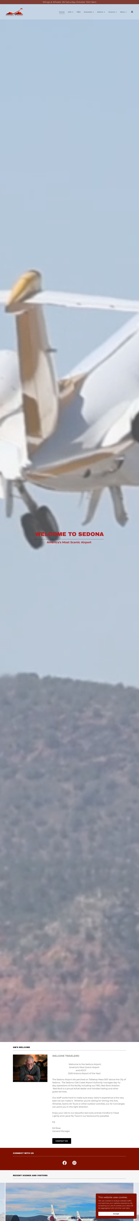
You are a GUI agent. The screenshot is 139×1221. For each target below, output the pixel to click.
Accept (116, 1214)
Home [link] (62, 12)
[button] (70, 12)
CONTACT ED (62, 1141)
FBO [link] (79, 12)
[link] (14, 12)
